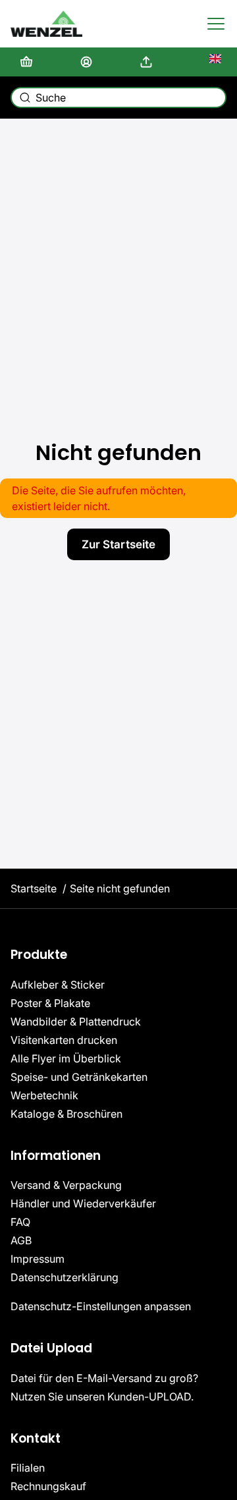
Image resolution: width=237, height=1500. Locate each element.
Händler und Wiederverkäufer (83, 1203)
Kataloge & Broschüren (66, 1113)
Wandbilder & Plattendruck (76, 1021)
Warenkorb (29, 62)
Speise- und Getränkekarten (79, 1076)
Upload (149, 62)
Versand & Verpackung (66, 1185)
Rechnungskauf (48, 1486)
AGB (21, 1240)
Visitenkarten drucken (64, 1040)
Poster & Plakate (50, 1003)
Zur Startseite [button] (118, 544)
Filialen (28, 1467)
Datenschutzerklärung (64, 1277)
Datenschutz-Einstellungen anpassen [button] (101, 1306)
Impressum (38, 1258)
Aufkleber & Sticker (58, 984)
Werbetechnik (44, 1095)
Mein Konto (89, 62)
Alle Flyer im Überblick (66, 1058)
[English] (208, 62)
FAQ (20, 1221)
